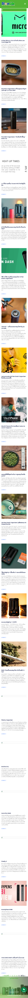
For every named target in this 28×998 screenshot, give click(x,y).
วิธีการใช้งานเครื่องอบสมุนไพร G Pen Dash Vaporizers (12, 277)
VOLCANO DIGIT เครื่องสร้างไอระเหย (12, 958)
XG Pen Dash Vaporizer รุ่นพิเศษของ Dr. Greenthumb (14, 523)
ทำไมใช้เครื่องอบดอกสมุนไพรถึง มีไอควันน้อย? (13, 228)
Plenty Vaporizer (7, 720)
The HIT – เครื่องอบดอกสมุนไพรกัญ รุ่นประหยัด (12, 327)
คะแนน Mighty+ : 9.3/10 (9, 622)
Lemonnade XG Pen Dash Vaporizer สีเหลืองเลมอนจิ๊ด (13, 377)
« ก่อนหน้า (6, 976)
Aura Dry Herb (6, 813)
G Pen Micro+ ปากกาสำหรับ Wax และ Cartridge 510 (13, 41)
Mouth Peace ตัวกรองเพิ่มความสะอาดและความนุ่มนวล (13, 427)
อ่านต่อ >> (3, 55)
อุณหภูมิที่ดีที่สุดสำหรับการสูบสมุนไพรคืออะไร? (13, 475)
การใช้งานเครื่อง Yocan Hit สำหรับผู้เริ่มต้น (13, 184)
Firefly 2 (4, 861)
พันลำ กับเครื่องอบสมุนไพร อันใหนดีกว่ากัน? (13, 671)
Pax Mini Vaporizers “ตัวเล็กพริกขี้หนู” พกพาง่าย (13, 137)
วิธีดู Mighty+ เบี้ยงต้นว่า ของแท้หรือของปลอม (13, 573)
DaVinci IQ (5, 767)
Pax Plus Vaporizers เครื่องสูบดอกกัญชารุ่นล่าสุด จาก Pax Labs (13, 89)
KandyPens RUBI (6, 909)
